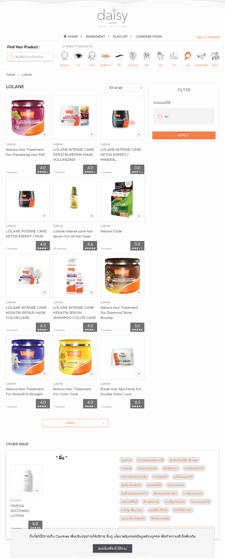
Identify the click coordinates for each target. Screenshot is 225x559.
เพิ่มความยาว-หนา (165, 493)
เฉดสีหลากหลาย (175, 501)
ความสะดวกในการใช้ (150, 460)
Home (10, 74)
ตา (78, 65)
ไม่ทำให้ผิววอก (183, 510)
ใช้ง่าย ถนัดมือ (160, 518)
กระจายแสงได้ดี (200, 501)
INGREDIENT (95, 36)
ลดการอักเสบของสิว (134, 476)
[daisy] (112, 20)
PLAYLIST (120, 36)
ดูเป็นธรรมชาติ (183, 476)
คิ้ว (119, 65)
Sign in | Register (208, 37)
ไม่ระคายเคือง (175, 485)
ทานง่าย (126, 468)
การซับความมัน (193, 493)
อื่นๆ (215, 65)
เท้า (174, 65)
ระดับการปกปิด (147, 468)
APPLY (183, 135)
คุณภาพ (126, 460)
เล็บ (147, 65)
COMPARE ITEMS (149, 36)
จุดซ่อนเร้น (202, 65)
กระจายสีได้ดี (129, 501)
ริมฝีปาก (105, 65)
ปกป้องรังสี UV (194, 468)
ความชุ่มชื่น (160, 476)
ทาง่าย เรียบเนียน (132, 510)
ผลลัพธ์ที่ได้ (154, 485)
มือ (160, 65)
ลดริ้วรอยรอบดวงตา (134, 493)
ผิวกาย (133, 65)
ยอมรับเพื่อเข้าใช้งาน (112, 548)
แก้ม (92, 65)
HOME (73, 36)
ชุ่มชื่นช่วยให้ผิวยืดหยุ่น (184, 460)
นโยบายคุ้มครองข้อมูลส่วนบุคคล (137, 536)
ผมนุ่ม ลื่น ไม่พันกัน (133, 518)
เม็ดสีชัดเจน (170, 468)
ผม (188, 65)
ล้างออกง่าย (151, 501)
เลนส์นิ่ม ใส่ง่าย (158, 510)
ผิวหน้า (64, 65)
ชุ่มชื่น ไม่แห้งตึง (131, 485)
